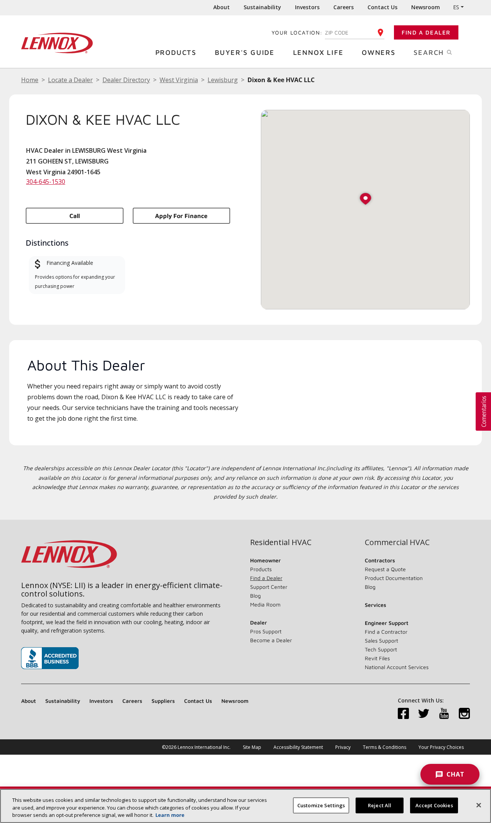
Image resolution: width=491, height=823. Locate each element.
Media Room (265, 604)
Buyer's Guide (245, 52)
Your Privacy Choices (441, 747)
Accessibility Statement (298, 747)
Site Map (252, 747)
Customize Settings (321, 805)
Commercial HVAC (397, 542)
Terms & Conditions (384, 747)
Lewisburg (223, 80)
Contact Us (382, 7)
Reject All (379, 805)
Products (175, 52)
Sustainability (262, 7)
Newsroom (425, 7)
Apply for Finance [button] (181, 215)
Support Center (268, 586)
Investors (307, 7)
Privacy (343, 747)
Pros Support (266, 631)
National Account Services (396, 667)
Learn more (170, 814)
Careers (343, 7)
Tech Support (381, 649)
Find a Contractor (386, 631)
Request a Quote (385, 569)
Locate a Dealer (70, 80)
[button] (365, 199)
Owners (378, 52)
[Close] (478, 805)
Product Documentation (394, 578)
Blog (255, 595)
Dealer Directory (126, 80)
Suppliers (163, 700)
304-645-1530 (45, 181)
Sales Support (381, 640)
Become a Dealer (271, 640)
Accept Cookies (434, 805)
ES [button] (456, 7)
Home (29, 80)
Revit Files (377, 658)
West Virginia (179, 80)
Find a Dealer (426, 32)
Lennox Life (318, 52)
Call (74, 215)
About (221, 7)
